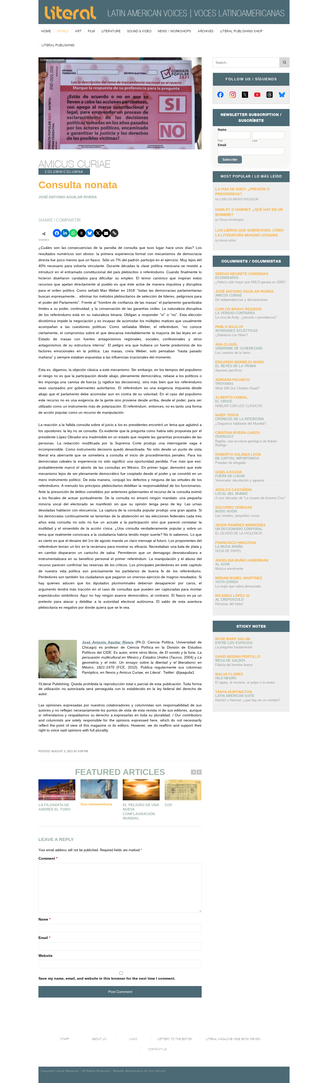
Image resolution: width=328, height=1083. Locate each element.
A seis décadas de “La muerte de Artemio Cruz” (250, 498)
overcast (224, 437)
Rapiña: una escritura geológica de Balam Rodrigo (246, 443)
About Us (99, 1039)
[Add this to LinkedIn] (65, 233)
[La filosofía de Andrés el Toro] (56, 789)
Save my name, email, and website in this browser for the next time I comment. (106, 978)
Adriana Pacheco (232, 380)
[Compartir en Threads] (81, 233)
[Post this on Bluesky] (90, 233)
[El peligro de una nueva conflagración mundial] (141, 789)
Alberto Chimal (231, 397)
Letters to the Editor (175, 1039)
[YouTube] (257, 95)
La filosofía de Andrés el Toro (54, 807)
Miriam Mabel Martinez (238, 578)
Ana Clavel (226, 344)
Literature (111, 31)
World (63, 31)
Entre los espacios (234, 643)
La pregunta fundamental (233, 647)
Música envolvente (229, 569)
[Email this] (106, 233)
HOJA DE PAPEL (228, 551)
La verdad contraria (235, 313)
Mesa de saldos (230, 660)
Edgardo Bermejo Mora (239, 362)
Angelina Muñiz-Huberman (241, 560)
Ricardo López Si (232, 596)
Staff (64, 1039)
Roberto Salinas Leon (238, 454)
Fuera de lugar (230, 476)
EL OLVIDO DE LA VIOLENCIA (238, 533)
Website (45, 956)
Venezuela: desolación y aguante (239, 480)
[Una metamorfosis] (98, 789)
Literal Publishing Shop (241, 31)
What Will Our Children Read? (237, 388)
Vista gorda (226, 582)
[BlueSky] (282, 95)
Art (78, 31)
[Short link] (114, 233)
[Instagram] (233, 95)
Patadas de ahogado (230, 463)
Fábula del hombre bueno (234, 665)
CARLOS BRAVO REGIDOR (239, 199)
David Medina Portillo (237, 656)
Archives (206, 31)
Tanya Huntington (231, 220)
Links (133, 1039)
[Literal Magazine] (70, 17)
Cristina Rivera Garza (237, 433)
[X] (245, 95)
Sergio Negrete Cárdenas (241, 274)
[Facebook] (220, 95)
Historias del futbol (229, 604)
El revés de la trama (235, 366)
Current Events (52, 60)
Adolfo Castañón (233, 490)
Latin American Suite (234, 696)
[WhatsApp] (73, 233)
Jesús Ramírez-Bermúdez (240, 525)
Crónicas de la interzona (239, 419)
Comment (47, 858)
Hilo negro (225, 678)
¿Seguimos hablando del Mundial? (240, 423)
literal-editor (227, 240)
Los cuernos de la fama (232, 353)
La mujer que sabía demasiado (238, 586)
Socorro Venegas (233, 507)
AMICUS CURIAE (74, 164)
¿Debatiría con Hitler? (231, 335)
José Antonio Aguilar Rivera (108, 642)
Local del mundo (231, 494)
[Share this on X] (98, 233)
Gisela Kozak (228, 472)
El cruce (223, 401)
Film (91, 31)
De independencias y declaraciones (241, 300)
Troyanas (224, 384)
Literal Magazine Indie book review (233, 1039)
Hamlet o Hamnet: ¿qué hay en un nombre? (247, 700)
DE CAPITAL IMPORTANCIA (237, 458)
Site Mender (157, 1070)
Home (46, 31)
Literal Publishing (58, 45)
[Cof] (183, 789)
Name (44, 919)
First (220, 140)
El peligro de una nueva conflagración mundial (141, 812)
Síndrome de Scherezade (239, 348)
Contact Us (157, 1049)
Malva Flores (229, 674)
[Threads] (269, 95)
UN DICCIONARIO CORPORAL (239, 529)
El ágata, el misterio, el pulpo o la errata (244, 682)
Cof (168, 805)
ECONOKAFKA (227, 278)
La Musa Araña (229, 547)
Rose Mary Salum (232, 639)
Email (44, 938)
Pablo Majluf (229, 327)
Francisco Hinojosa (235, 543)
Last (254, 140)
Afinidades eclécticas (236, 331)
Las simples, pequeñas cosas (237, 516)
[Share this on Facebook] (57, 233)
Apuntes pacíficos (228, 370)
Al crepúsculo (229, 599)
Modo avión (226, 511)
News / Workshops (174, 31)
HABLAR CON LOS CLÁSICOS (238, 406)
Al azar (222, 564)
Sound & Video (139, 31)
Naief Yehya (227, 415)
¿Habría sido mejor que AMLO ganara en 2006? (250, 282)
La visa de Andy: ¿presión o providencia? (245, 317)
